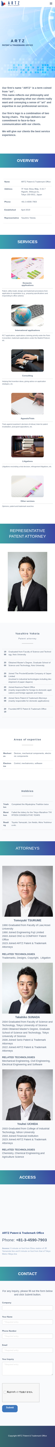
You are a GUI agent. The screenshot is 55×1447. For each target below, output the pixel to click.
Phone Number (9, 1331)
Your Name (7, 1317)
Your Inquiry (8, 1359)
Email (4, 1345)
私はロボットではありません (20, 1392)
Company (6, 1302)
